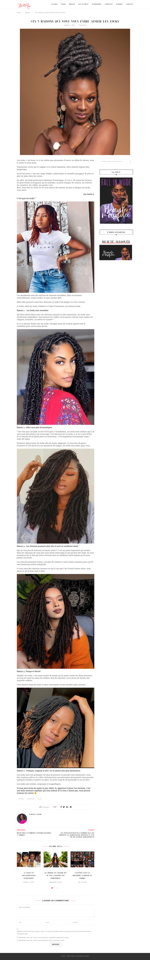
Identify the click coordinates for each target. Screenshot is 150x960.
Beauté (72, 4)
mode (63, 4)
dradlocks (30, 799)
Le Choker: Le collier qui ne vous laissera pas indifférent (56, 875)
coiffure (21, 799)
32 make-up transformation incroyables (29, 875)
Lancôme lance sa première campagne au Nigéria (82, 875)
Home (19, 12)
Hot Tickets (83, 4)
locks (39, 799)
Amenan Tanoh (35, 814)
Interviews (96, 4)
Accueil (54, 4)
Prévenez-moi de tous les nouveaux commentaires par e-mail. (44, 937)
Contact (129, 4)
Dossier (119, 4)
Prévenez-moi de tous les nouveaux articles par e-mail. (42, 940)
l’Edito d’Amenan (116, 232)
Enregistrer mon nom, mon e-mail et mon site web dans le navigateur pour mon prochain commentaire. (54, 933)
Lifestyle (109, 4)
